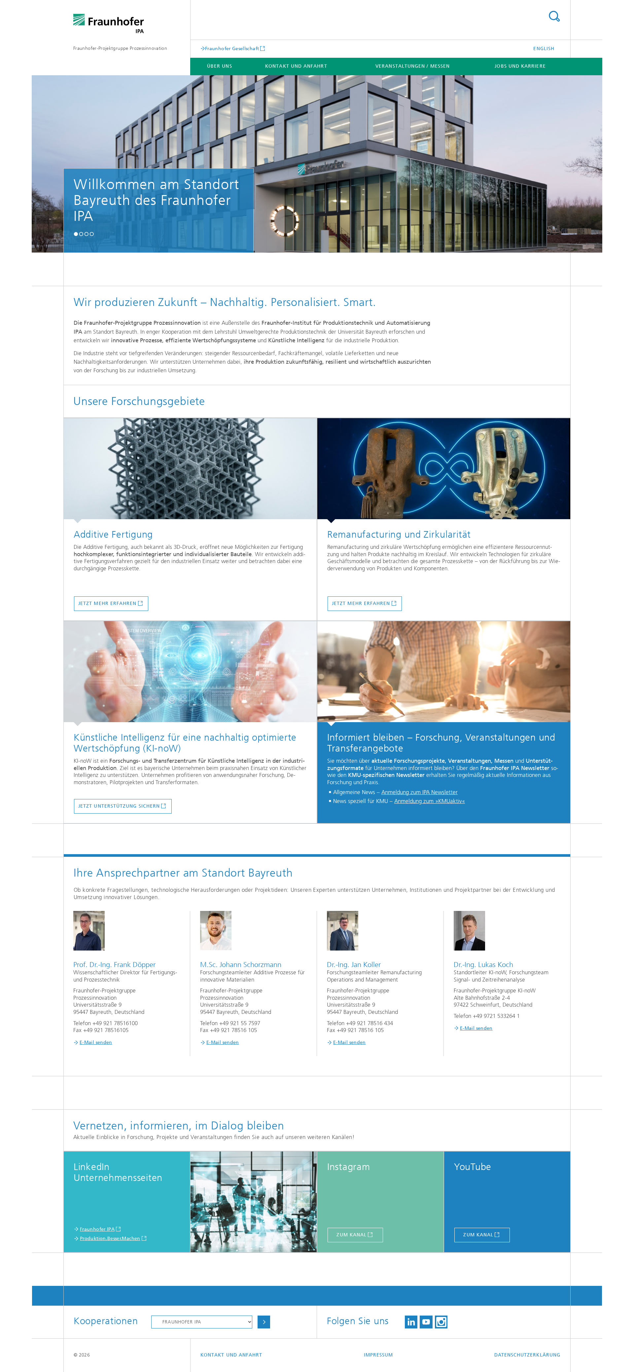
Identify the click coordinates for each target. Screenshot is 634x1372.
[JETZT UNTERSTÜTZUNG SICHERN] (190, 673)
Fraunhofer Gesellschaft (232, 48)
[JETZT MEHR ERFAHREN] (190, 470)
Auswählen (264, 1322)
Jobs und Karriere (520, 66)
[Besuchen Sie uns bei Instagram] (441, 1322)
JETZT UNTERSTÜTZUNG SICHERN (119, 806)
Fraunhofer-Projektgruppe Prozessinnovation (120, 48)
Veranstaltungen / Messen (412, 66)
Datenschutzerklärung (527, 1355)
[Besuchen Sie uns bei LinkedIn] (411, 1322)
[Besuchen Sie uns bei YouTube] (426, 1322)
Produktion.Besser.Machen (110, 1238)
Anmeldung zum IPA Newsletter (419, 792)
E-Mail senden (96, 1042)
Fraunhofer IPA (97, 1229)
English (543, 48)
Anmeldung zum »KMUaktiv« (429, 801)
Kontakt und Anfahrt (296, 66)
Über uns (219, 66)
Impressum (378, 1355)
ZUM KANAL (351, 1235)
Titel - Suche (554, 16)
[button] (76, 234)
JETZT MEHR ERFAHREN (107, 603)
